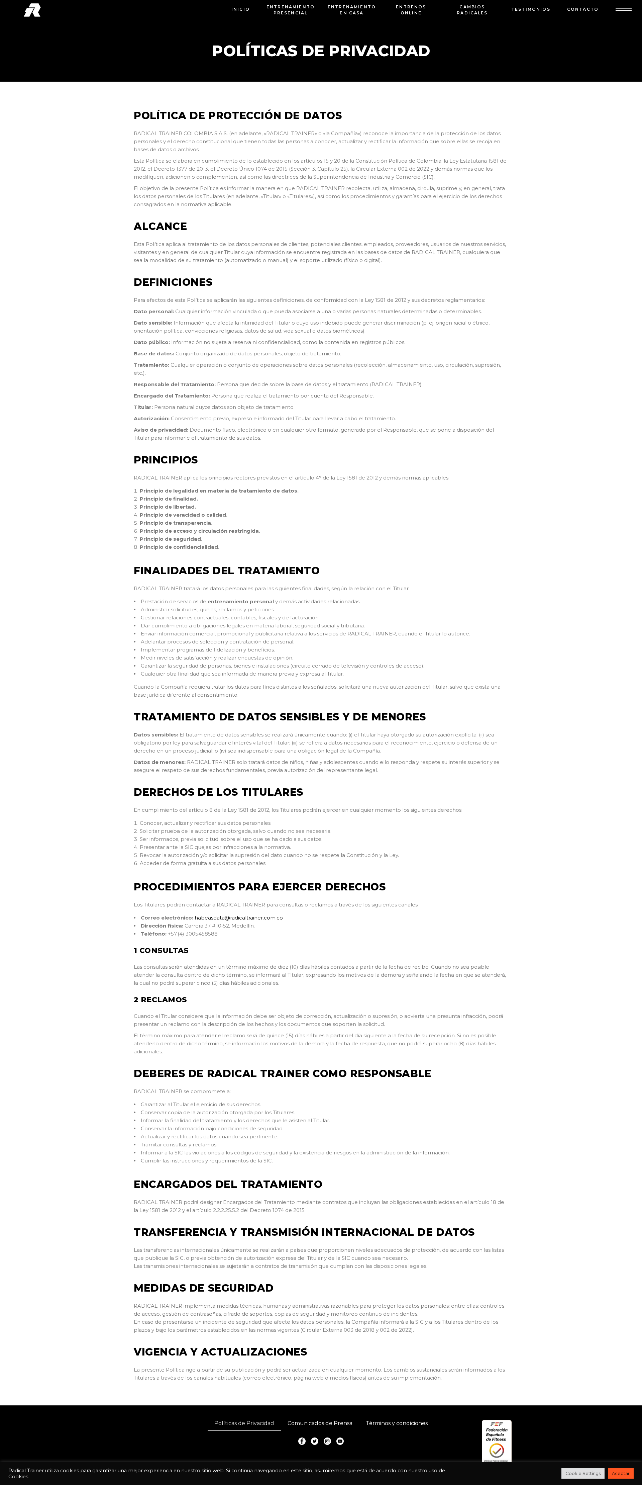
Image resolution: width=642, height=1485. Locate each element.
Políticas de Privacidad (244, 1423)
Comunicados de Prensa (320, 1423)
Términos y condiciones (397, 1423)
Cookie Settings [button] (583, 1473)
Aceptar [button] (621, 1473)
